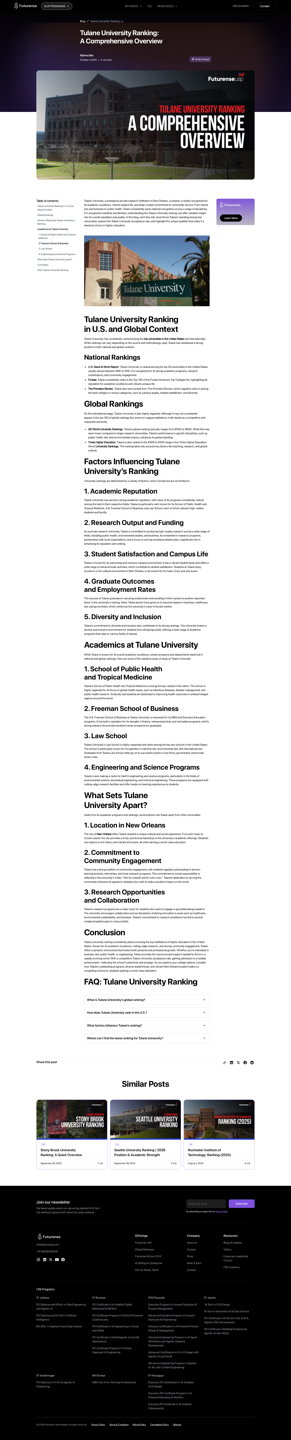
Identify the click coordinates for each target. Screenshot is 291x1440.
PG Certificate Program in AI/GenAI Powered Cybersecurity (117, 1317)
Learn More (231, 218)
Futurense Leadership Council (236, 1258)
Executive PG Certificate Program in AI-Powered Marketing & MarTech (170, 1395)
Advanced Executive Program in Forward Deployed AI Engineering (171, 1317)
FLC (150, 6)
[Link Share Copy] (224, 1062)
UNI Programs (45, 1289)
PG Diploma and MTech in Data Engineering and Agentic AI (61, 1306)
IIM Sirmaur (98, 1375)
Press (190, 1256)
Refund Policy (139, 1424)
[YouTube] (57, 1260)
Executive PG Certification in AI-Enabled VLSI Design (171, 1384)
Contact (264, 6)
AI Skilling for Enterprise (148, 1263)
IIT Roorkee (98, 1297)
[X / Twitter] (51, 1260)
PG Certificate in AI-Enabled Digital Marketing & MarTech (112, 1306)
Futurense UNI (143, 1242)
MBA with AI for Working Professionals (114, 1382)
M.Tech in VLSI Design (217, 1304)
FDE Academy (232, 1267)
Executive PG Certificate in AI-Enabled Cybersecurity (169, 1406)
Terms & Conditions (119, 1424)
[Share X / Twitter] (238, 1062)
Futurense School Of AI (148, 1256)
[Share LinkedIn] (231, 1062)
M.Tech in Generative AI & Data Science (226, 1311)
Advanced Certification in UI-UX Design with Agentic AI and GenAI (173, 1354)
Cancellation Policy (159, 1424)
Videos (227, 1249)
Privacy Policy (98, 1424)
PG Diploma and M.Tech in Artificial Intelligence (56, 1317)
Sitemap (177, 1424)
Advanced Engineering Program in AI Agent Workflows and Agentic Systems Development (172, 1341)
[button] (56, 6)
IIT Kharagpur (156, 1375)
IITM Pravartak (156, 1297)
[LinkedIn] (45, 1260)
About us (192, 1242)
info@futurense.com (47, 1244)
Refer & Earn (194, 1263)
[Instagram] (38, 1260)
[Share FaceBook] (245, 1062)
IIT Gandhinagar (45, 1375)
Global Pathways (144, 1249)
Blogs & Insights (233, 1242)
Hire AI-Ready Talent (147, 1269)
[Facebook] (63, 1260)
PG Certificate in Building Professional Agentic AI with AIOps (225, 1331)
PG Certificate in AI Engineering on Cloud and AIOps (115, 1328)
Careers (191, 1249)
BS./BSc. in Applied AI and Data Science (59, 1326)
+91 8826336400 (47, 1251)
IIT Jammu (210, 1297)
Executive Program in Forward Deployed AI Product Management (172, 1306)
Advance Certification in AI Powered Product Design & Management (173, 1328)
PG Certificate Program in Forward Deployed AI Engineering (111, 1350)
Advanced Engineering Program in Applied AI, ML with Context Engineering (172, 1365)
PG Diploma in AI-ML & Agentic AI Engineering (55, 1384)
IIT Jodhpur (42, 1297)
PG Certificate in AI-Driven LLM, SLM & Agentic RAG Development (226, 1320)
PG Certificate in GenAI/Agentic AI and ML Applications (116, 1339)
